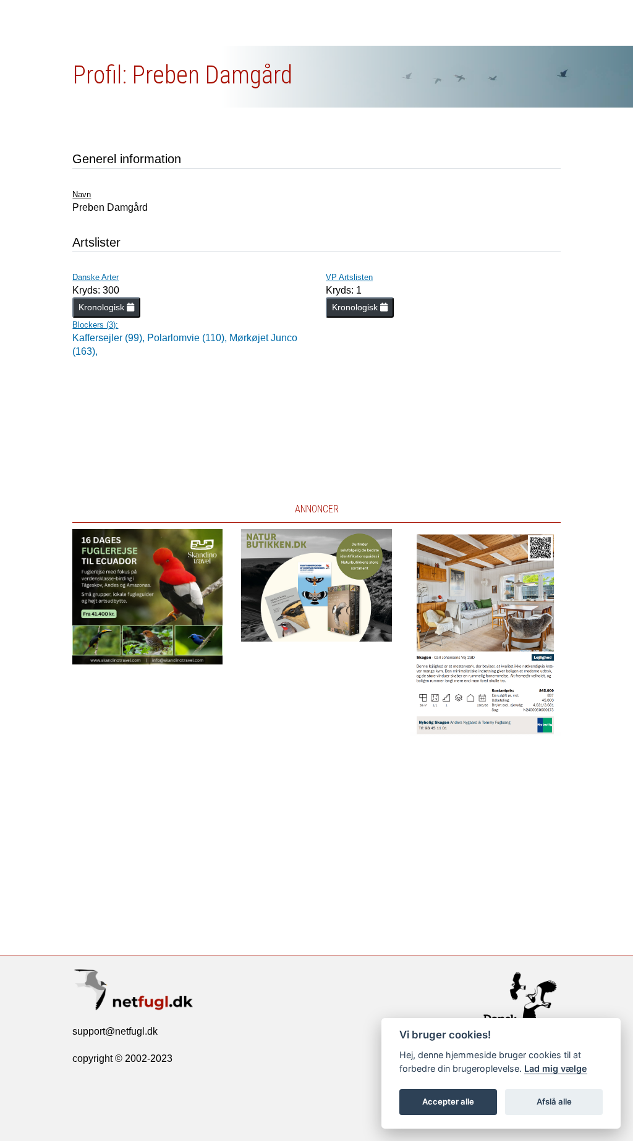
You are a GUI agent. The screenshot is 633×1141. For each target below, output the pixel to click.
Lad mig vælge (555, 1068)
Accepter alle (448, 1101)
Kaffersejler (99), (109, 338)
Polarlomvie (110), (188, 338)
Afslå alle (554, 1101)
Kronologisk (103, 307)
